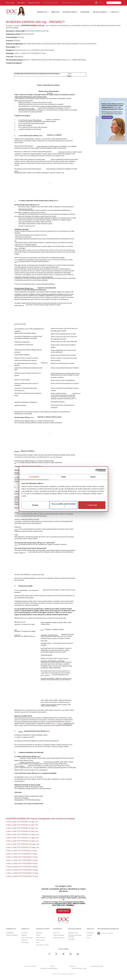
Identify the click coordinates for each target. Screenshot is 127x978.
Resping (35, 505)
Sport (37, 942)
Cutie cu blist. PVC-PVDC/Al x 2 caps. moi (22, 822)
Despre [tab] (93, 477)
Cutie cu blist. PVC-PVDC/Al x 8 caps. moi (22, 831)
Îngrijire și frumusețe (59, 937)
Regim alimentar (40, 937)
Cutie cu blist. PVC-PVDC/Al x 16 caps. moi (22, 841)
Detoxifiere (39, 932)
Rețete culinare (40, 940)
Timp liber (89, 935)
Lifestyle (115, 12)
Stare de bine (90, 932)
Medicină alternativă (27, 937)
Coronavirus (24, 932)
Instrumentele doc (71, 2)
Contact (52, 966)
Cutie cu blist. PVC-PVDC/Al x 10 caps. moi (22, 834)
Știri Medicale (25, 942)
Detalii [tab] (63, 477)
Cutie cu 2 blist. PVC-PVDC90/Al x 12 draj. (22, 873)
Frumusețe (85, 12)
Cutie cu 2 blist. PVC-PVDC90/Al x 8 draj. (22, 867)
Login (101, 3)
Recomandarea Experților (108, 929)
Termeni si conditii (29, 966)
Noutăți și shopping (58, 935)
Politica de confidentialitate (49, 968)
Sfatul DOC (24, 940)
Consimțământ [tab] (34, 477)
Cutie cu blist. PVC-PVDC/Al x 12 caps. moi (22, 838)
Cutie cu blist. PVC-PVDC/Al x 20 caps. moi (22, 844)
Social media (63, 949)
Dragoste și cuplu (73, 932)
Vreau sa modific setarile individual (63, 504)
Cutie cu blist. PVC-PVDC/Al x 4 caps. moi (22, 825)
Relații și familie (100, 12)
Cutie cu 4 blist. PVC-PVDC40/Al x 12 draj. (22, 876)
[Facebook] (49, 954)
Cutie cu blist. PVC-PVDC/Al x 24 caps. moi (22, 847)
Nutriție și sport (70, 12)
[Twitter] (63, 954)
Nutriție (38, 935)
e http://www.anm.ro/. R (57, 723)
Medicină (23, 935)
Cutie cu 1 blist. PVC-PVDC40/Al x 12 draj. (22, 857)
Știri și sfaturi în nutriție (42, 945)
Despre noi (72, 966)
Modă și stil (56, 932)
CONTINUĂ (63, 911)
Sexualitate (71, 939)
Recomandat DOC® (96, 966)
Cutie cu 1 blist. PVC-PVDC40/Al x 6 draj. (21, 850)
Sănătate (55, 12)
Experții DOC (42, 12)
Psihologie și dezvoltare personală (74, 936)
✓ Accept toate (92, 505)
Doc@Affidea (10, 932)
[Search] (120, 2)
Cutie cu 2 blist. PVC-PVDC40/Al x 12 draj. (22, 870)
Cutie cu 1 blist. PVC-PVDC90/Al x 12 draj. (22, 860)
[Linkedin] (70, 954)
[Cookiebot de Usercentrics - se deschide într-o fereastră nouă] (97, 470)
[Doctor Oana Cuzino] (16, 12)
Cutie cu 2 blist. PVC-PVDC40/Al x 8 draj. (22, 863)
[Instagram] (56, 954)
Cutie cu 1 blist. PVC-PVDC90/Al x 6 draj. (21, 854)
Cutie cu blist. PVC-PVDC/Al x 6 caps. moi (22, 828)
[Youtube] (78, 954)
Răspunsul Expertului (12, 935)
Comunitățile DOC (50, 2)
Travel (88, 937)
